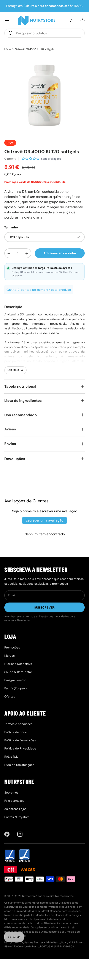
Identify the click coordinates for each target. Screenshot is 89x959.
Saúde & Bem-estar (18, 672)
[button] (82, 20)
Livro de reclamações (19, 765)
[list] (44, 95)
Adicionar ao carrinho (59, 253)
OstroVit (10, 159)
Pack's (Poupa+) (15, 688)
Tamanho (11, 227)
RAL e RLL (11, 757)
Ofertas (9, 696)
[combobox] (44, 33)
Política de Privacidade (20, 748)
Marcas (9, 656)
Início (7, 49)
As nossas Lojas (15, 809)
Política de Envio (15, 732)
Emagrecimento (15, 680)
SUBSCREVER (44, 607)
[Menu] (7, 20)
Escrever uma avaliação (44, 520)
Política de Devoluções (20, 740)
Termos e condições (18, 724)
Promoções (12, 647)
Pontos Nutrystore (17, 817)
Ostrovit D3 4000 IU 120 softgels (34, 49)
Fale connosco (14, 801)
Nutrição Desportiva (18, 664)
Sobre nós (11, 792)
